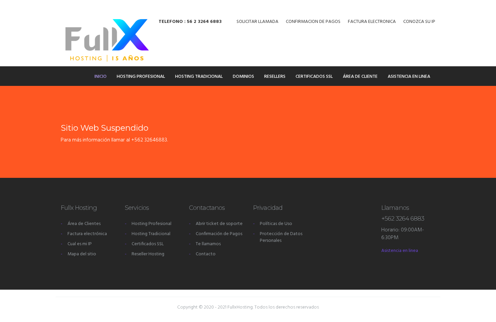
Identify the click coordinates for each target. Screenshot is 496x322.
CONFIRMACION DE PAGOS (313, 22)
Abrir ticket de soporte (219, 224)
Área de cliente (360, 76)
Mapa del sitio (81, 254)
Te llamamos (208, 244)
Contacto (206, 254)
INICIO (100, 76)
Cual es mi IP (79, 244)
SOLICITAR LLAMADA (257, 22)
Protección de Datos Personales (281, 237)
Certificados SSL (314, 76)
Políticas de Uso (276, 224)
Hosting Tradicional (199, 76)
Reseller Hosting (148, 254)
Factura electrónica (87, 234)
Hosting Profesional (141, 76)
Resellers (274, 76)
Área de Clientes (84, 224)
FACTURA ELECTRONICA (372, 22)
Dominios (243, 76)
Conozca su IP (419, 22)
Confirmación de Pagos (219, 234)
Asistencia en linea (409, 76)
